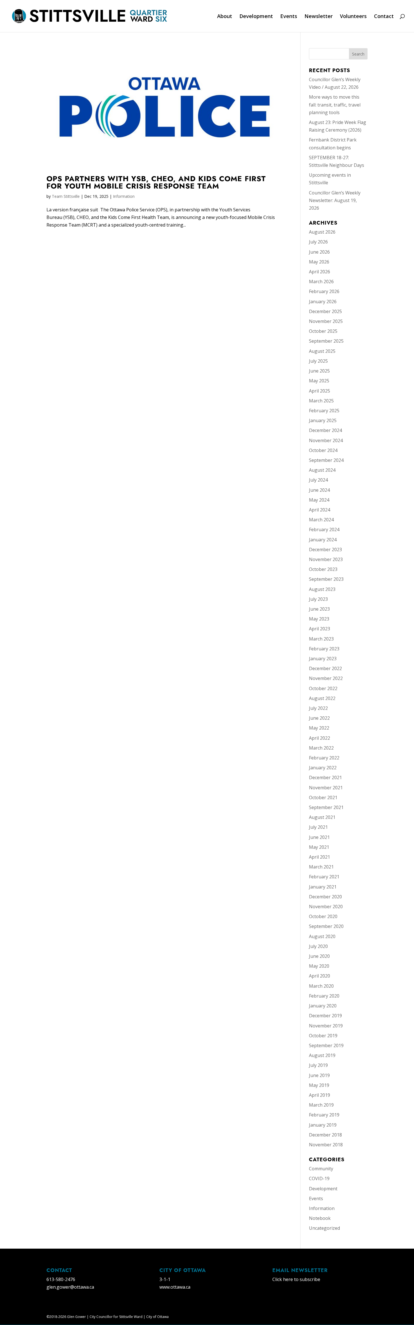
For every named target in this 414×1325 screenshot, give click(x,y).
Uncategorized (324, 1228)
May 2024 (319, 500)
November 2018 (326, 1145)
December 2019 (325, 1015)
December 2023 (325, 549)
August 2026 (322, 232)
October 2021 (323, 797)
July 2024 (318, 480)
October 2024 (323, 450)
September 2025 (326, 341)
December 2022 (325, 668)
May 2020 (319, 966)
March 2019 (321, 1105)
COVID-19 (319, 1178)
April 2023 (319, 629)
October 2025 (323, 331)
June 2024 (319, 490)
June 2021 (319, 837)
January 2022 (323, 768)
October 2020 (323, 916)
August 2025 (322, 351)
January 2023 (323, 658)
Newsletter (318, 16)
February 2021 (324, 877)
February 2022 (324, 758)
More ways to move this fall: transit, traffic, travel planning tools (334, 104)
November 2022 (326, 678)
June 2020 (319, 956)
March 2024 (321, 520)
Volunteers (353, 16)
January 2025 (323, 420)
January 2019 (323, 1125)
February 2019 (324, 1115)
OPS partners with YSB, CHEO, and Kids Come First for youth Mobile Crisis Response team (156, 182)
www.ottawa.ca (174, 1287)
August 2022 (322, 698)
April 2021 (319, 857)
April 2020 (319, 976)
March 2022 (321, 748)
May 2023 (319, 619)
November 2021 (326, 788)
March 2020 (321, 986)
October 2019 (323, 1035)
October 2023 (323, 569)
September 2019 (326, 1045)
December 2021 (325, 777)
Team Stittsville (66, 196)
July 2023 (318, 599)
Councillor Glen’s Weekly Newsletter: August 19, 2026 (334, 200)
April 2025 (319, 391)
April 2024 (319, 510)
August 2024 (322, 470)
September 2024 (326, 460)
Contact (384, 16)
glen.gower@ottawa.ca (70, 1287)
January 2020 (323, 1006)
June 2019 (319, 1075)
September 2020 (326, 926)
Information (124, 196)
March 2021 (321, 867)
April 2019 (319, 1095)
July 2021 (318, 827)
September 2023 (326, 579)
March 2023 (321, 639)
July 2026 (318, 242)
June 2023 (319, 609)
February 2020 (324, 996)
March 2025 (321, 401)
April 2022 (319, 738)
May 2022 (319, 728)
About (224, 16)
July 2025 (318, 361)
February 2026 (324, 291)
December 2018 (325, 1135)
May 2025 (319, 381)
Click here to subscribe (296, 1279)
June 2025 (319, 371)
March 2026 (321, 281)
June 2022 (319, 718)
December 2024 (325, 430)
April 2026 (319, 272)
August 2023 (322, 589)
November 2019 (326, 1026)
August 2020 (322, 936)
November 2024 (326, 440)
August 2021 (322, 817)
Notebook (320, 1218)
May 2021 (319, 847)
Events (288, 16)
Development (256, 16)
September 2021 (326, 807)
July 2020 (318, 946)
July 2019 (318, 1065)
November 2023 (326, 559)
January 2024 (323, 540)
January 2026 (323, 301)
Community (321, 1169)
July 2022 (318, 708)
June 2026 (319, 252)
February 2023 (324, 649)
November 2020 (326, 906)
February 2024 (324, 529)
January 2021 (323, 887)
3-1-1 (164, 1279)
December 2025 (325, 311)
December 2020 (325, 897)
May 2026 (319, 262)
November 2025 (326, 321)
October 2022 (323, 688)
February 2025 (324, 410)
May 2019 (319, 1085)
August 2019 (322, 1055)
